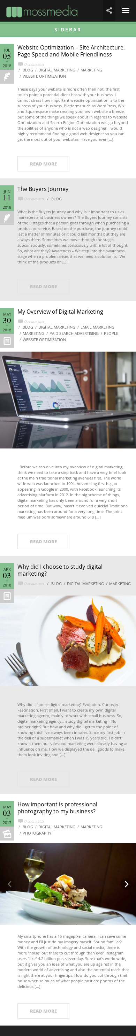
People (111, 333)
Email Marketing (97, 327)
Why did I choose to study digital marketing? (60, 570)
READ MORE (43, 164)
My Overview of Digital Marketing (60, 311)
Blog (28, 69)
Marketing (91, 69)
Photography (37, 833)
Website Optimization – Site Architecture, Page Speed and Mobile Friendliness (71, 51)
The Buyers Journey (42, 189)
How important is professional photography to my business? (57, 807)
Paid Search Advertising (74, 333)
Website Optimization (44, 76)
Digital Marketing (56, 69)
